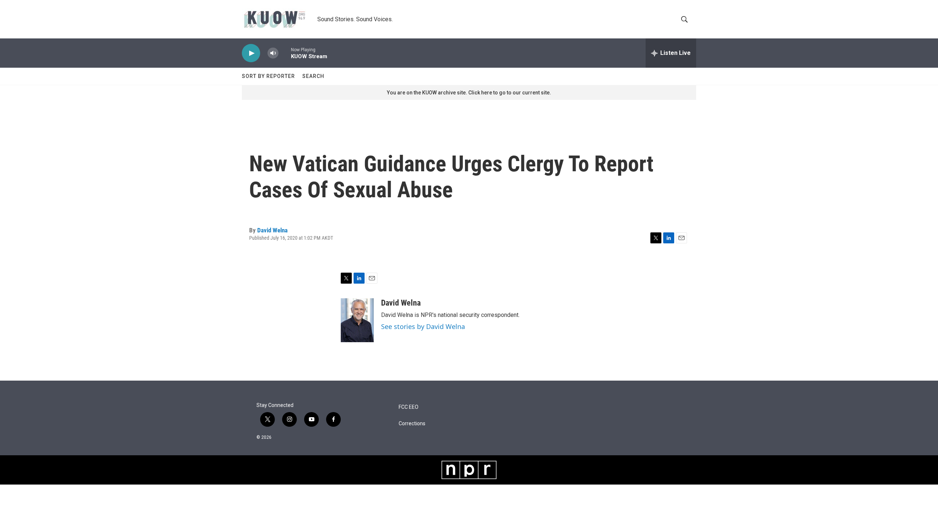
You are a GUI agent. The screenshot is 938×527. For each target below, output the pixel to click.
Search (313, 76)
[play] (251, 53)
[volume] (273, 53)
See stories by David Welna (423, 326)
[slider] (285, 53)
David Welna (272, 230)
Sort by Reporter (268, 76)
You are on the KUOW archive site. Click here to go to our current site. (469, 93)
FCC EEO (408, 407)
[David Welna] (357, 320)
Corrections (412, 423)
